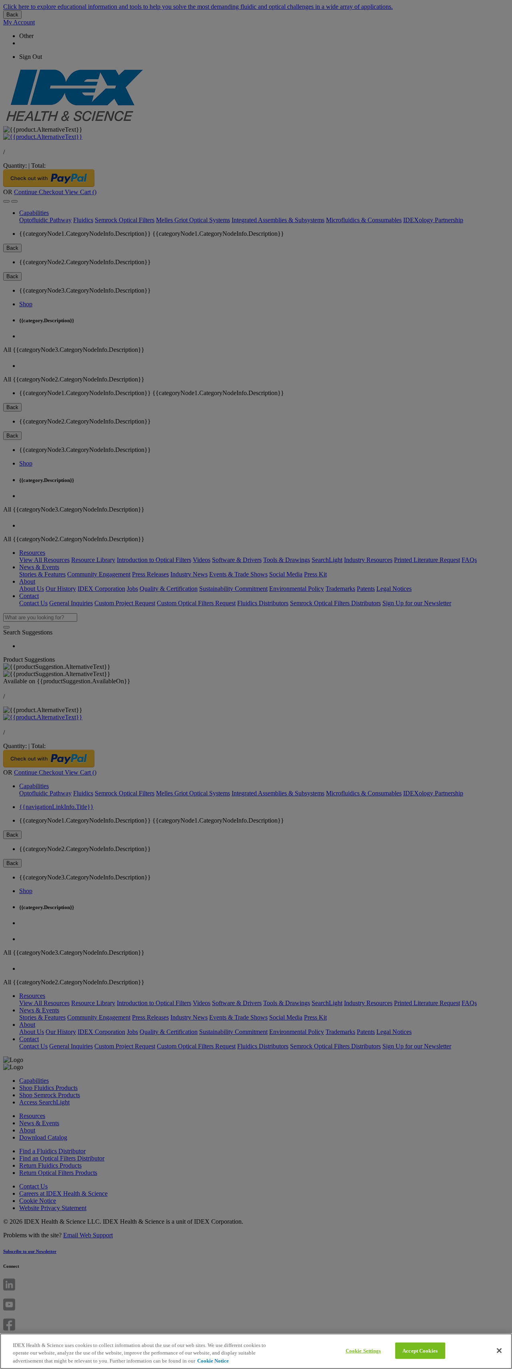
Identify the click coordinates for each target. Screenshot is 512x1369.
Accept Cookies (420, 1350)
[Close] (499, 1350)
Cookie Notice (213, 1361)
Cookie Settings (363, 1350)
